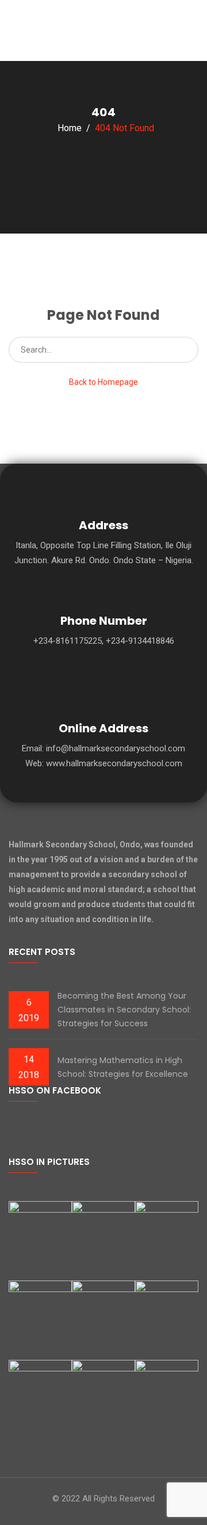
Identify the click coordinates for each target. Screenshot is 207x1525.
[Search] (186, 349)
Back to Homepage (103, 382)
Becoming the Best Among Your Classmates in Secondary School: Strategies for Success (124, 1009)
